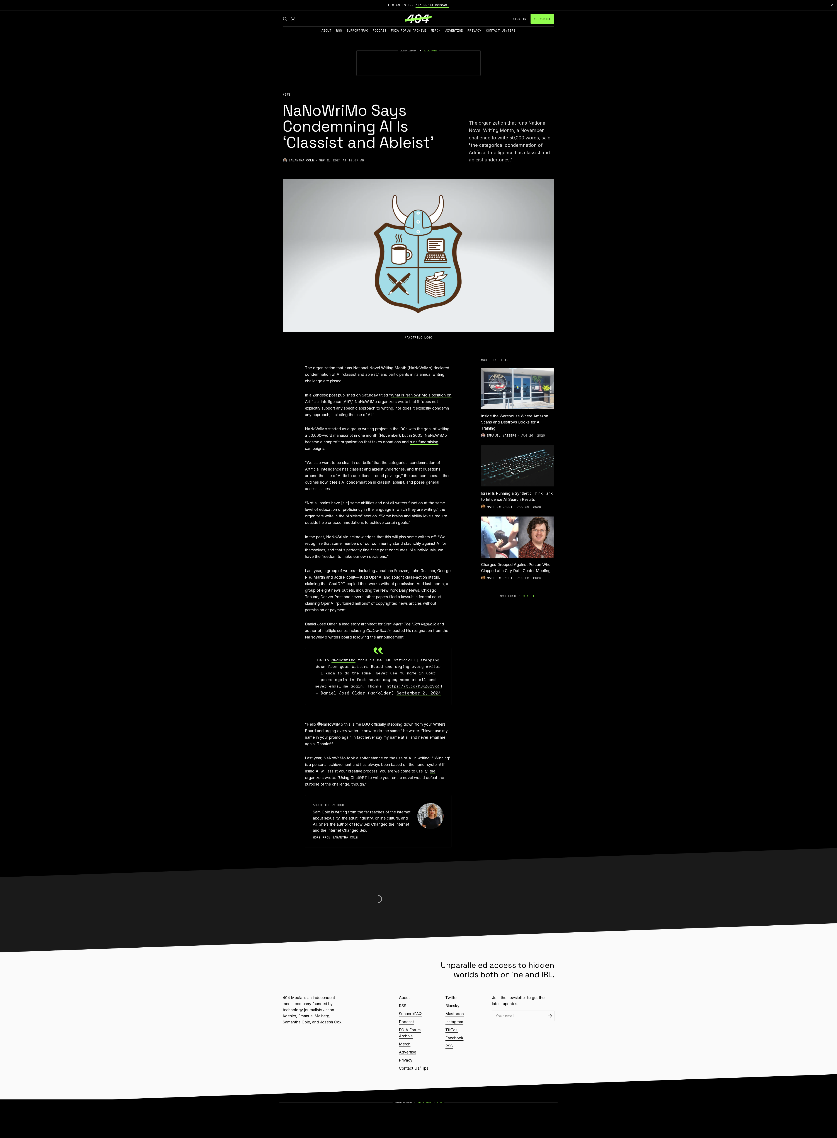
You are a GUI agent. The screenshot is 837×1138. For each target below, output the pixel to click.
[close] (831, 5)
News (287, 95)
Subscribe (542, 18)
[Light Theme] (293, 19)
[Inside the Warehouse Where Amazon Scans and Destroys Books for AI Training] (517, 388)
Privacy (474, 30)
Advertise (454, 30)
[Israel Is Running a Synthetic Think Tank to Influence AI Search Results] (517, 465)
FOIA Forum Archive (408, 30)
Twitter (451, 997)
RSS (339, 30)
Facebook (454, 1038)
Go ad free (430, 50)
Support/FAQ (357, 30)
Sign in (519, 18)
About (326, 30)
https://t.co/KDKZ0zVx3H (414, 686)
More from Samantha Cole (335, 837)
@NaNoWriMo (344, 660)
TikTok (451, 1030)
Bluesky (452, 1005)
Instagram (454, 1021)
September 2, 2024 (418, 693)
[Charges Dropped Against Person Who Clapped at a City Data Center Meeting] (517, 537)
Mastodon (454, 1013)
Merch (436, 30)
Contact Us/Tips (500, 30)
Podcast (379, 30)
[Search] (285, 19)
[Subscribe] (550, 1016)
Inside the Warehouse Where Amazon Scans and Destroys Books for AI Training (514, 422)
